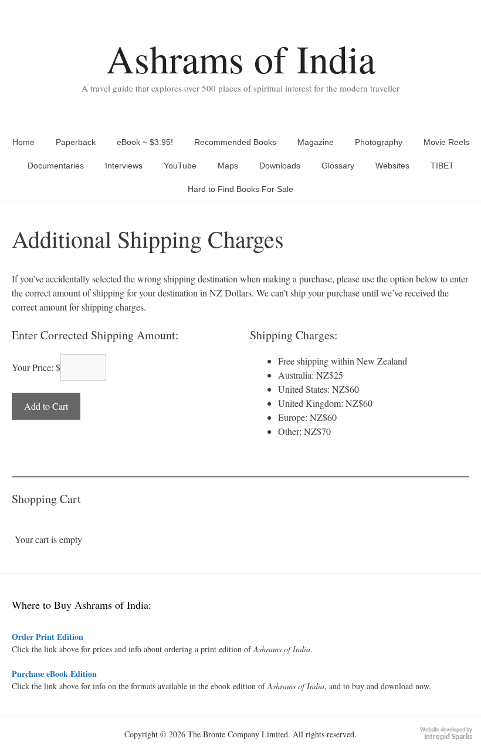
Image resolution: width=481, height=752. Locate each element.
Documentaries (56, 165)
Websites (392, 165)
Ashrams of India (240, 58)
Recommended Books (235, 142)
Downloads (279, 165)
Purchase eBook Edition (54, 673)
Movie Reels (446, 142)
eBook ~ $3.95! (145, 142)
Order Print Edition (47, 636)
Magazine (315, 142)
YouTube (180, 165)
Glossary (337, 165)
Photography (378, 142)
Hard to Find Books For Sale (240, 189)
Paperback (76, 142)
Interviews (124, 165)
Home (23, 142)
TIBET (442, 165)
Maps (228, 165)
